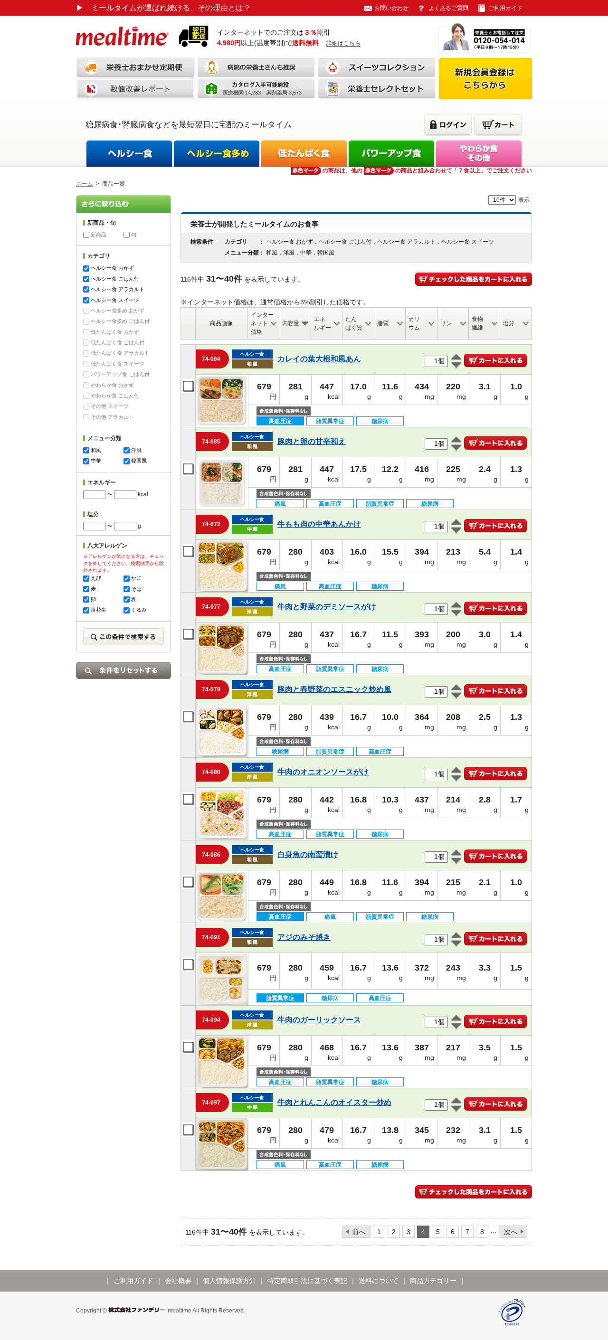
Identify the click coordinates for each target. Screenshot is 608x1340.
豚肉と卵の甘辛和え (311, 441)
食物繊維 (477, 323)
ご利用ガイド (505, 8)
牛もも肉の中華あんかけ (319, 524)
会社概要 (178, 1280)
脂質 (383, 323)
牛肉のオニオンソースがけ (323, 772)
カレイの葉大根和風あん (319, 359)
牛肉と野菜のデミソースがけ (326, 607)
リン (446, 323)
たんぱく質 (353, 323)
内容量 (290, 323)
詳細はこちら (343, 43)
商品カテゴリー (433, 1280)
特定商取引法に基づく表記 (307, 1280)
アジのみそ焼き (304, 937)
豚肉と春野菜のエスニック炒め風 (334, 689)
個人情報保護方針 (229, 1280)
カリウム (414, 323)
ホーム (84, 183)
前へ (358, 1232)
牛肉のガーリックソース (319, 1020)
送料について (379, 1280)
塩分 (508, 323)
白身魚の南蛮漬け (307, 854)
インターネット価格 (262, 323)
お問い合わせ (391, 8)
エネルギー (322, 323)
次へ (510, 1232)
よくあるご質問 (448, 8)
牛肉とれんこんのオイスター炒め (334, 1102)
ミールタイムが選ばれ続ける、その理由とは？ (163, 8)
